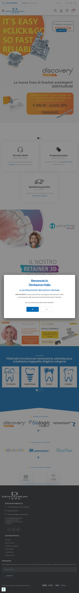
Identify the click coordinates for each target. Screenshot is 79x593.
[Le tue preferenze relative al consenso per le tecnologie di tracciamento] (4, 589)
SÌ (32, 309)
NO (46, 309)
